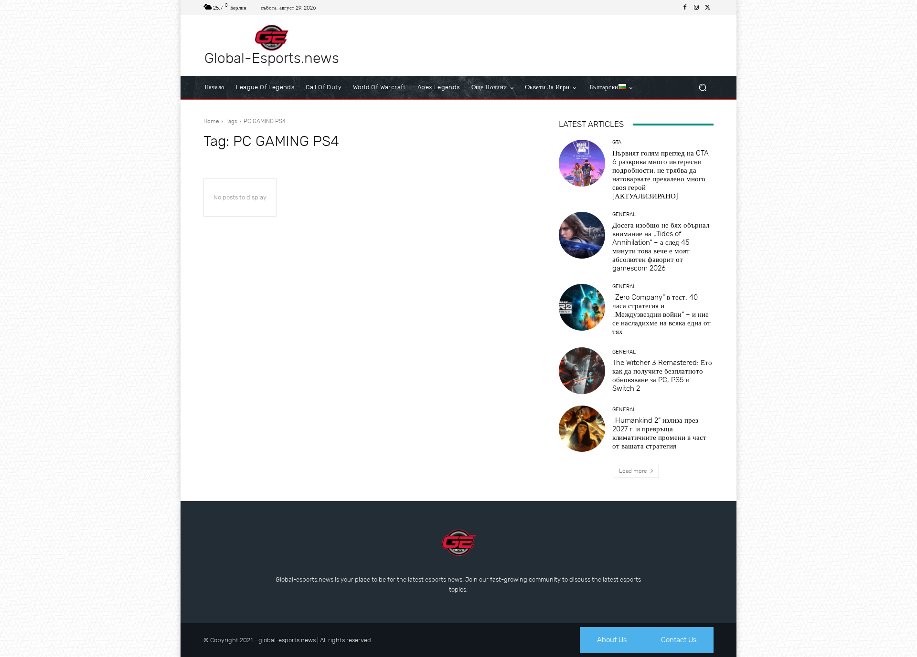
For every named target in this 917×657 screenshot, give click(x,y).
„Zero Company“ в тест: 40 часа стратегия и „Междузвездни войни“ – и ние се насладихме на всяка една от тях (661, 314)
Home (211, 121)
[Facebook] (685, 7)
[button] (702, 87)
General (624, 214)
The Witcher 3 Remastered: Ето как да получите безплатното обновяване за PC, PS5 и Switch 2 (662, 375)
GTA (616, 142)
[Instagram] (696, 7)
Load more (633, 471)
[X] (708, 7)
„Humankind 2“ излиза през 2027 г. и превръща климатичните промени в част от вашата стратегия (659, 433)
